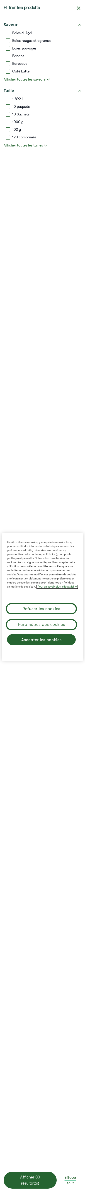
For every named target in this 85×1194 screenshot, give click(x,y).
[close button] (78, 8)
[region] (42, 597)
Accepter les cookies (41, 640)
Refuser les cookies (41, 608)
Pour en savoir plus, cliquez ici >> (57, 586)
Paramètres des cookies (41, 624)
